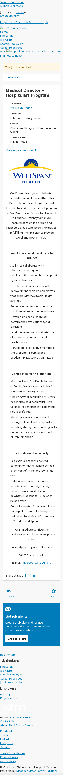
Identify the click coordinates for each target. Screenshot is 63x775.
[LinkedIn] (33, 575)
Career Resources (11, 678)
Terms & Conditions (12, 753)
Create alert (17, 638)
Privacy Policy (9, 757)
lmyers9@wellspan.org (36, 562)
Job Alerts (6, 670)
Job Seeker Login (11, 682)
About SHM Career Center (16, 725)
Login (20, 12)
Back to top (7, 654)
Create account (9, 16)
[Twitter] (29, 575)
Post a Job (6, 694)
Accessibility (8, 761)
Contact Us (7, 721)
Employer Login (10, 698)
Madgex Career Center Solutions (37, 771)
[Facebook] (25, 575)
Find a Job (6, 666)
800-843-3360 (20, 717)
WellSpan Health (21, 108)
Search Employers (11, 674)
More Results (15, 77)
